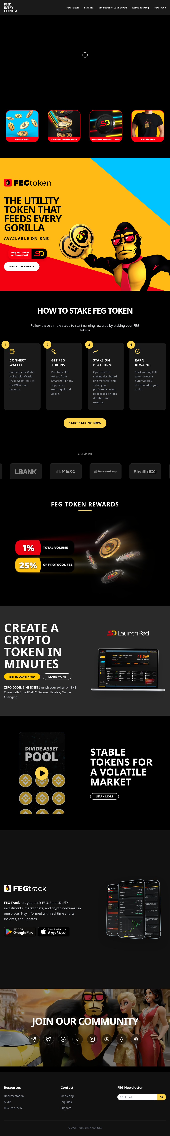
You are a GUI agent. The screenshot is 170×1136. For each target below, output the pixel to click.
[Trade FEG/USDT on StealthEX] (101, 471)
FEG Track (160, 7)
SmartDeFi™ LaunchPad (113, 7)
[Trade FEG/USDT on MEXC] (21, 471)
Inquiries (66, 1102)
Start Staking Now (85, 423)
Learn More (57, 676)
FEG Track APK (13, 1108)
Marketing (67, 1096)
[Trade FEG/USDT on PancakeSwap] (61, 471)
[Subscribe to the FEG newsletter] (161, 1097)
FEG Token (72, 7)
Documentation (14, 1096)
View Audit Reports (21, 266)
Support (66, 1108)
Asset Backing (140, 7)
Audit (7, 1102)
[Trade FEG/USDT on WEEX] (141, 471)
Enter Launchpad (22, 676)
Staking (88, 7)
